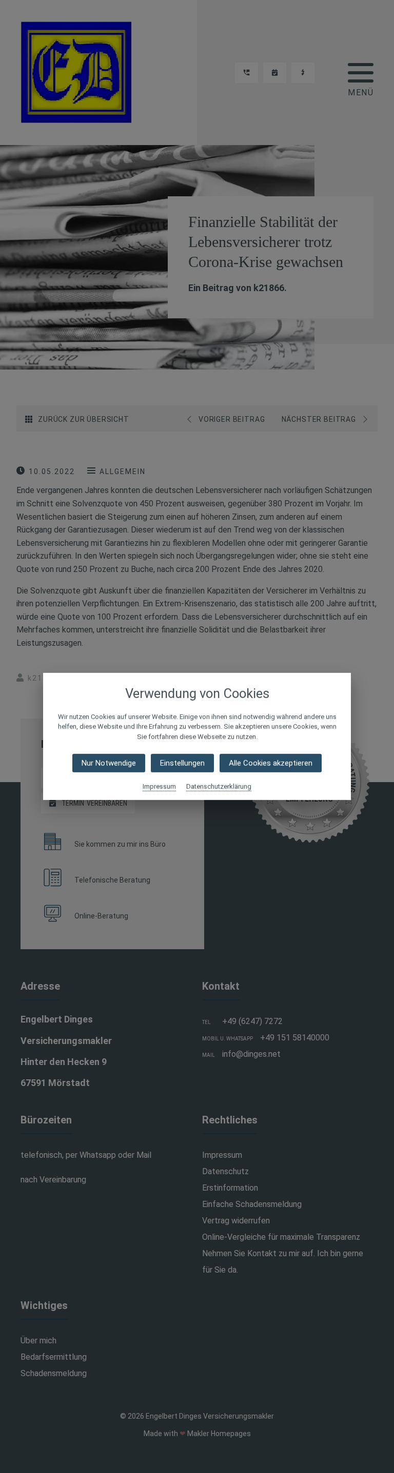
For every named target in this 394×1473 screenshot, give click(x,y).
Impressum (159, 786)
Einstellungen (182, 763)
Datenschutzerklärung (218, 786)
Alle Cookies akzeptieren (270, 763)
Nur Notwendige (109, 763)
